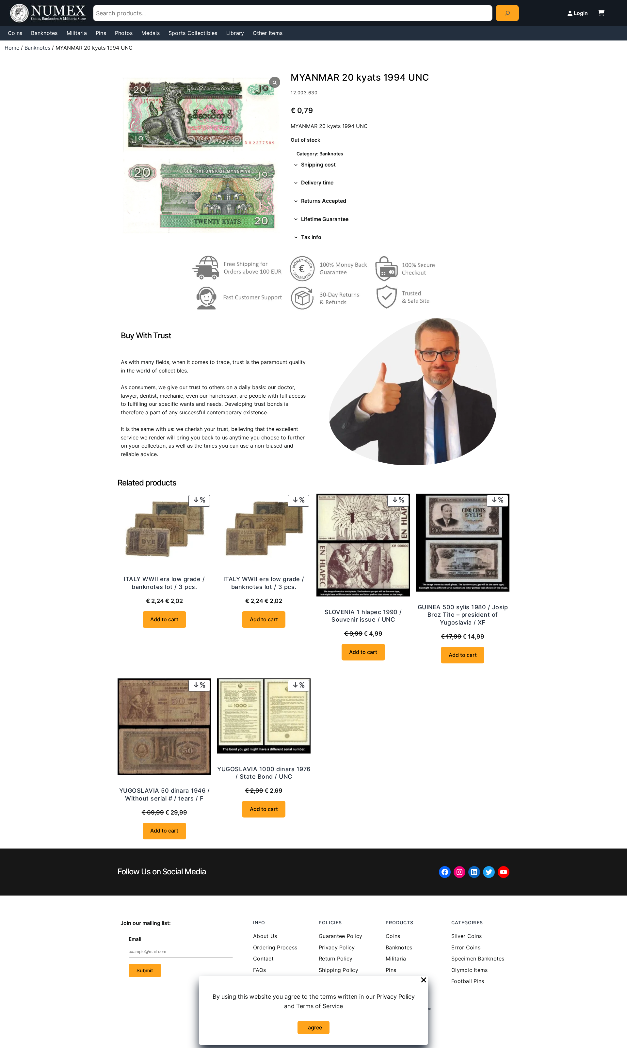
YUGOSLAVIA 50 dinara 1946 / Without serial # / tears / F (164, 794)
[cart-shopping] (601, 13)
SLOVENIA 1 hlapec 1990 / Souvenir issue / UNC (363, 616)
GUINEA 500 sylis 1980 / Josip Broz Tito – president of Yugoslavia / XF (463, 615)
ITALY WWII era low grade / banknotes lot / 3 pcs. (164, 583)
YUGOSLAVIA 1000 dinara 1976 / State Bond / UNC (264, 773)
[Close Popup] (424, 980)
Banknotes (37, 47)
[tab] (400, 164)
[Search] (507, 13)
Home (12, 47)
